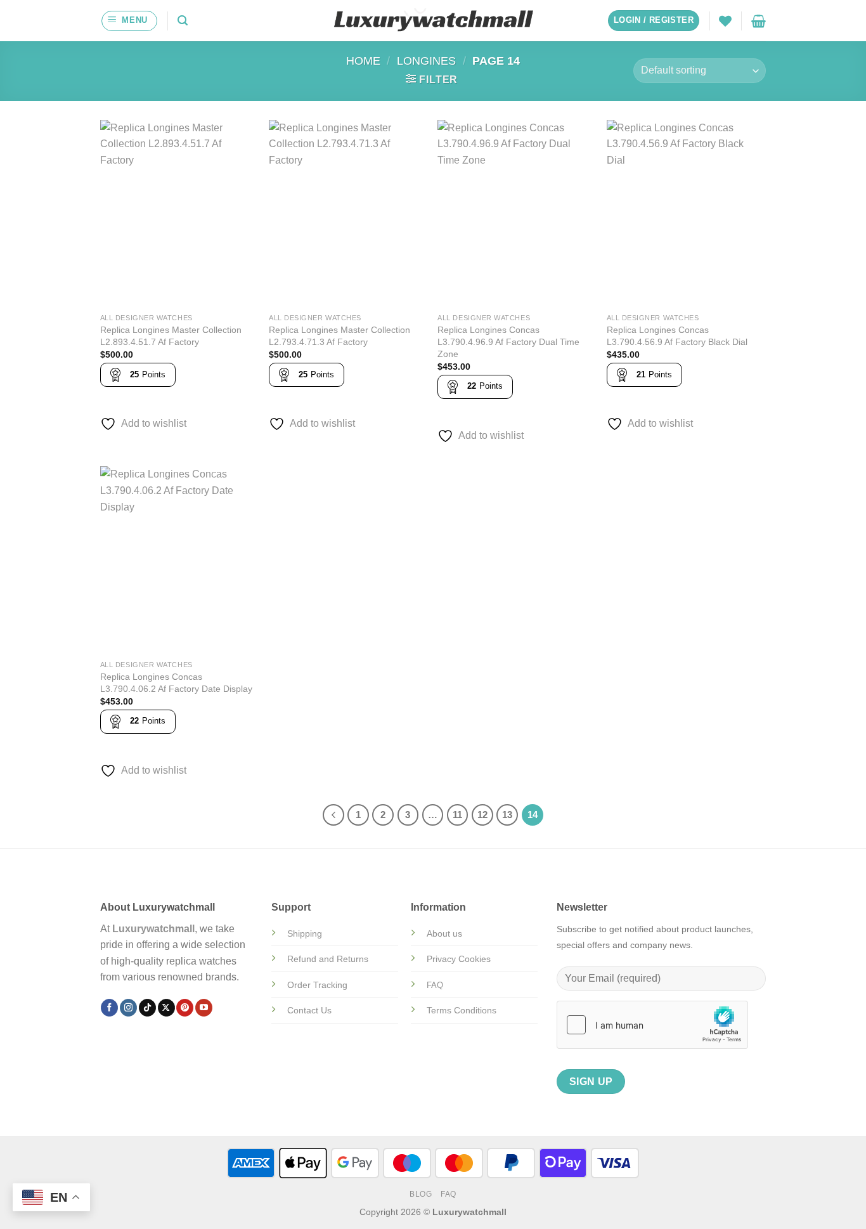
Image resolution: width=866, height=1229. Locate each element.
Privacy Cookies (459, 959)
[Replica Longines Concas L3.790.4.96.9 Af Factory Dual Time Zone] (515, 214)
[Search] (183, 20)
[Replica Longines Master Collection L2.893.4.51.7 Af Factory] (178, 214)
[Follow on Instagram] (128, 1008)
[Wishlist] (725, 21)
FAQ (448, 1194)
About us (444, 933)
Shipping (304, 933)
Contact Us (309, 1010)
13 (507, 814)
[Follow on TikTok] (147, 1008)
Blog (421, 1194)
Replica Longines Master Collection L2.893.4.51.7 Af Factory (171, 336)
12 (482, 814)
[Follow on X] (166, 1008)
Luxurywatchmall (153, 928)
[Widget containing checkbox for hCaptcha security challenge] (652, 1025)
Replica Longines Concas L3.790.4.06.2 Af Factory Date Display (176, 683)
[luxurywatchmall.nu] (433, 20)
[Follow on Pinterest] (184, 1008)
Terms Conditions (461, 1010)
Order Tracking (317, 985)
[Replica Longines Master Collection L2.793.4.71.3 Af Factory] (347, 214)
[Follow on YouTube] (203, 1008)
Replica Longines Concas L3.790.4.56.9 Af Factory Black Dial (677, 336)
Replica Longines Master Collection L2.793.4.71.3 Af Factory (339, 336)
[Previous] (333, 815)
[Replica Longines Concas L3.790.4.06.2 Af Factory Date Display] (178, 560)
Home (363, 60)
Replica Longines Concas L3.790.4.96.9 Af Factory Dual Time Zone (508, 341)
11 (457, 814)
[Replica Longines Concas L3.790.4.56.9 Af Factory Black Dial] (685, 214)
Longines (426, 60)
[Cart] (758, 21)
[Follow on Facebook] (109, 1008)
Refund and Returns (327, 959)
